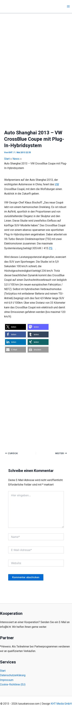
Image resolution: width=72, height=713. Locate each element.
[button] (15, 327)
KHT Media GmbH (61, 703)
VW (57, 184)
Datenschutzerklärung (12, 675)
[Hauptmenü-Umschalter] (68, 6)
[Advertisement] (36, 51)
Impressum (6, 680)
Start (3, 670)
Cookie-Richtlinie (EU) (12, 684)
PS (50, 248)
